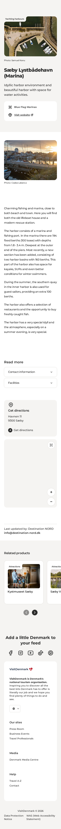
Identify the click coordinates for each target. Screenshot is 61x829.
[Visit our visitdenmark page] (31, 653)
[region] (30, 473)
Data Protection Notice (14, 817)
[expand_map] (51, 445)
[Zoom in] (51, 492)
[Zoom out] (51, 502)
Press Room (16, 728)
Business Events (19, 733)
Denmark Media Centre (23, 759)
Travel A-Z (15, 780)
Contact (14, 785)
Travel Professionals (21, 738)
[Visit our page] (21, 653)
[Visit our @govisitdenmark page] (41, 653)
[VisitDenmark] (21, 669)
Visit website (22, 114)
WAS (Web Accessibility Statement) (40, 817)
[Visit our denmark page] (11, 653)
